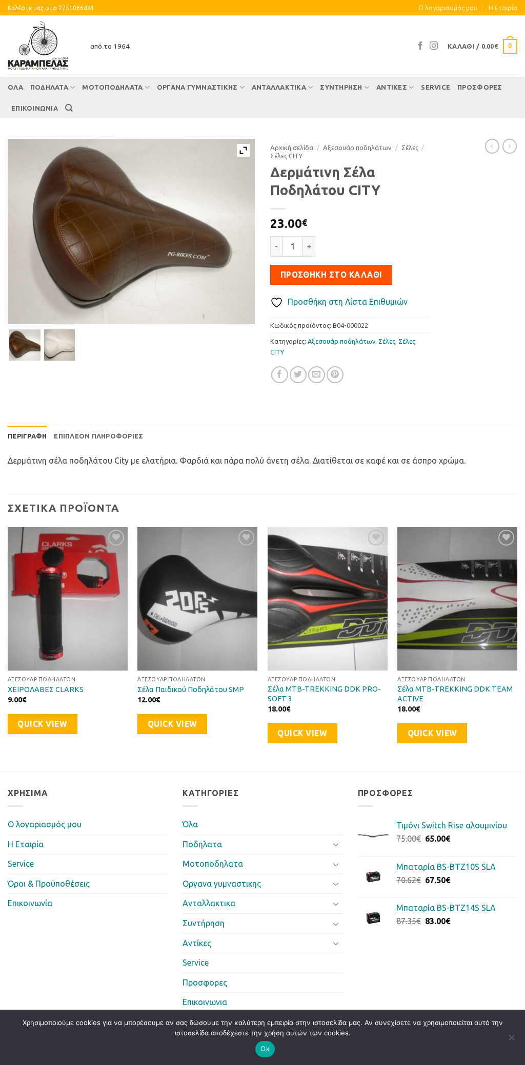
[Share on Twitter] (298, 374)
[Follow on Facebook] (420, 46)
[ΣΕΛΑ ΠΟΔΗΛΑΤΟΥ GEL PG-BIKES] (25, 345)
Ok (265, 1049)
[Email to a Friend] (316, 374)
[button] (482, 46)
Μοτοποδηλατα (112, 87)
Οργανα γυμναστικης (197, 87)
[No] (511, 1040)
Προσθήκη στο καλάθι (331, 274)
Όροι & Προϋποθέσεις (49, 883)
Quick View (42, 724)
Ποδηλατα (49, 87)
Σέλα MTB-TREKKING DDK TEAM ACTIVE (455, 694)
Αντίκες (391, 87)
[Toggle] (336, 844)
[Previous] (8, 648)
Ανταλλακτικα (279, 87)
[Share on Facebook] (279, 374)
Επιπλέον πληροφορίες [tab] (98, 436)
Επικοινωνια (34, 108)
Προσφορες (479, 87)
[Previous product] (509, 146)
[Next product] (492, 146)
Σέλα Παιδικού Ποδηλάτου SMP (190, 689)
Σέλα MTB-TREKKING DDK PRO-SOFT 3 (324, 694)
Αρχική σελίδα (291, 147)
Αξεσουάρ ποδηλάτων (357, 147)
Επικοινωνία (30, 903)
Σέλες (409, 147)
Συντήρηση (341, 87)
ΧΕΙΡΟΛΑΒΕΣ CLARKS (46, 689)
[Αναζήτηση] (69, 108)
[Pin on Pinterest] (335, 374)
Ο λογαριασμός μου (447, 7)
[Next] (516, 648)
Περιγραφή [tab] (27, 436)
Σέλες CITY (286, 155)
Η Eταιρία (503, 7)
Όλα (15, 87)
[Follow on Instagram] (434, 46)
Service (435, 87)
